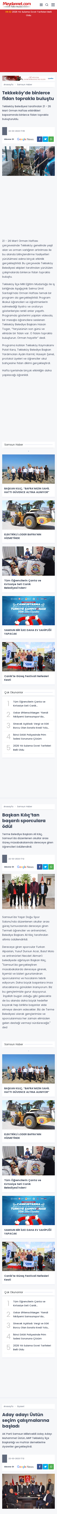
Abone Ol (9, 139)
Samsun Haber (24, 84)
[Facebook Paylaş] (39, 139)
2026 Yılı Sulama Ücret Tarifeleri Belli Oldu (28, 13)
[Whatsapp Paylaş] (51, 139)
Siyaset (20, 1406)
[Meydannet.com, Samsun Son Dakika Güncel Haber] (16, 4)
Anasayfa (8, 84)
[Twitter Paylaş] (45, 139)
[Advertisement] (28, 45)
